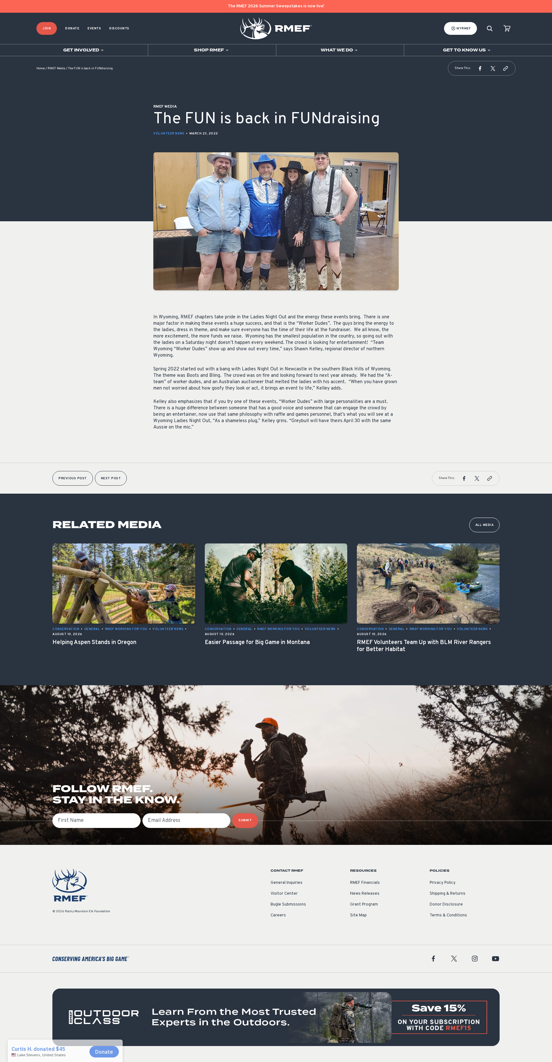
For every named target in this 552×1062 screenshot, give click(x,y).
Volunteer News (168, 134)
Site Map (358, 915)
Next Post (111, 478)
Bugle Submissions (288, 904)
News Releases (364, 893)
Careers (278, 915)
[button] (480, 68)
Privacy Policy (443, 882)
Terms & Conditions (448, 915)
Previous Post (72, 478)
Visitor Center (284, 893)
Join (46, 29)
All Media (484, 525)
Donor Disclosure (446, 904)
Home (40, 68)
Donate (72, 29)
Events (94, 29)
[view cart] (506, 28)
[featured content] (276, 1017)
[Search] (489, 28)
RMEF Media (56, 68)
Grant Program (364, 904)
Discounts (119, 29)
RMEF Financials (365, 882)
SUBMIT (245, 820)
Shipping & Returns (447, 893)
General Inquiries (287, 882)
